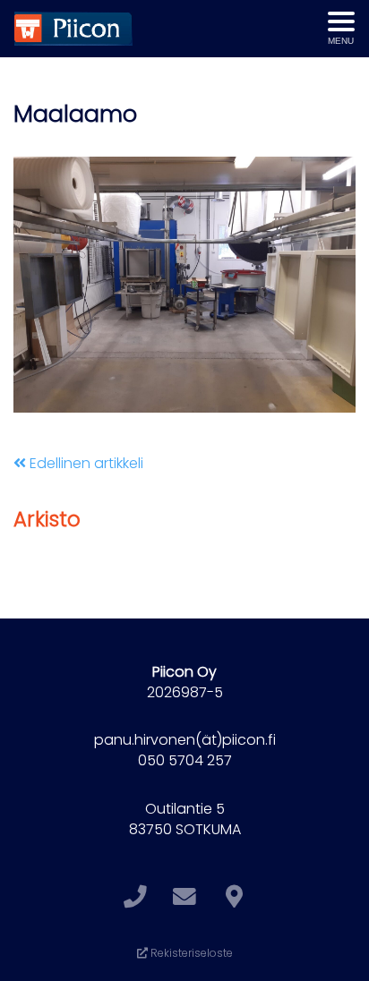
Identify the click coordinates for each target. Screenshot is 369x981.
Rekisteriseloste (190, 952)
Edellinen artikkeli (84, 463)
